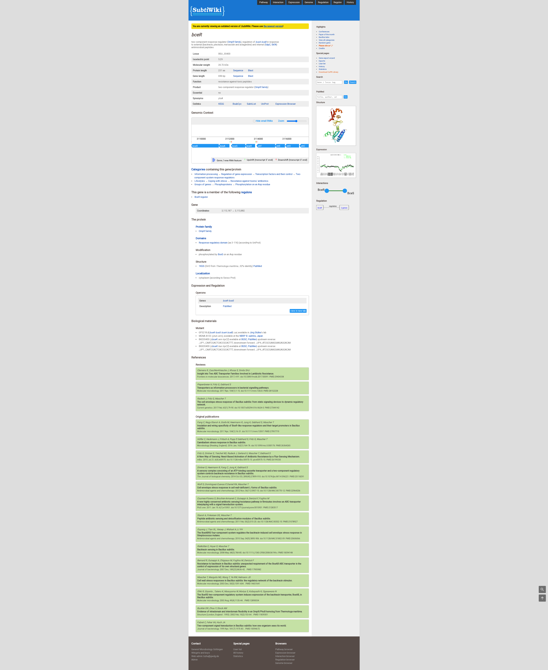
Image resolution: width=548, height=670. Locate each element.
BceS (220, 254)
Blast (250, 70)
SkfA (274, 44)
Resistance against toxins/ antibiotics (249, 181)
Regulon (338, 2)
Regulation (323, 2)
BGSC (244, 339)
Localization (203, 273)
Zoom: (281, 121)
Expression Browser (285, 104)
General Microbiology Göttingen (207, 649)
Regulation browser (285, 659)
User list (322, 64)
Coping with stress (217, 181)
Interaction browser (285, 656)
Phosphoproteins (223, 184)
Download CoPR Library (328, 72)
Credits (322, 48)
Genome (309, 2)
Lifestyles (200, 181)
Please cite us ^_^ (326, 46)
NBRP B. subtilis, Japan (251, 336)
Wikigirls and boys (200, 652)
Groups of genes (203, 184)
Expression (294, 2)
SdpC (268, 44)
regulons (246, 192)
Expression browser (285, 652)
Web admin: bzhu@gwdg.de (205, 656)
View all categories (326, 40)
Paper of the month (327, 34)
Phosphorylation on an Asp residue (252, 184)
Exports (322, 61)
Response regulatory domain (213, 242)
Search (353, 82)
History (350, 2)
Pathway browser (284, 649)
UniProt (265, 104)
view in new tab (298, 310)
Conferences (324, 32)
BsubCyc (237, 104)
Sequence (238, 70)
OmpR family (234, 42)
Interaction (278, 2)
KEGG (221, 104)
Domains (201, 238)
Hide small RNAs (264, 121)
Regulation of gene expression (236, 174)
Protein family (204, 226)
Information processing (206, 174)
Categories (198, 169)
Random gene (324, 43)
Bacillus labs (324, 37)
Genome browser (283, 663)
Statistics (323, 69)
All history (238, 652)
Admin (194, 659)
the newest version (273, 26)
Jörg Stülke (255, 332)
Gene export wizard (327, 58)
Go (346, 82)
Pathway (263, 2)
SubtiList (251, 104)
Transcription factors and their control (273, 174)
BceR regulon (201, 197)
